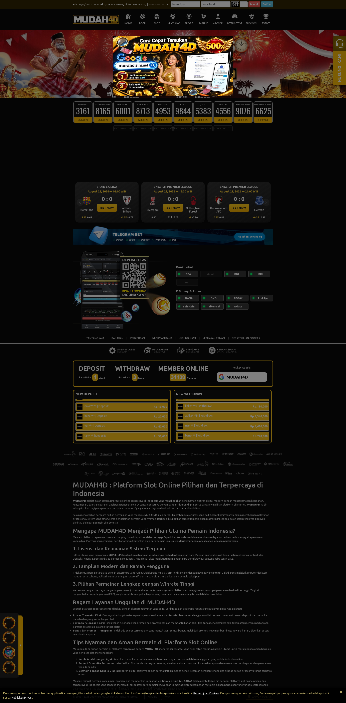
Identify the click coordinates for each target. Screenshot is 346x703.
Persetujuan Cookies (206, 693)
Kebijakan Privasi (22, 697)
